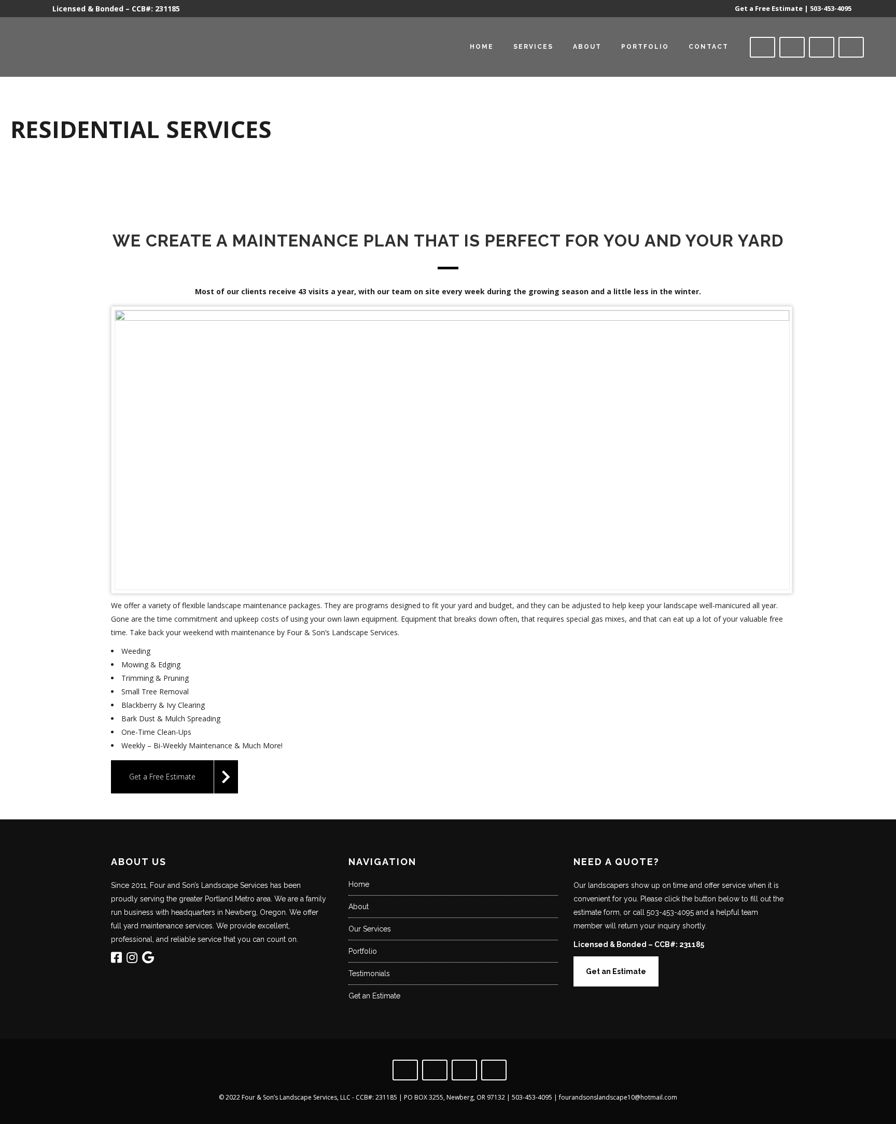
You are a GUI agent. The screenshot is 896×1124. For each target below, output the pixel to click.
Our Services (369, 929)
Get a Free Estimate (769, 8)
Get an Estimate (374, 996)
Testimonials (369, 973)
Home (358, 884)
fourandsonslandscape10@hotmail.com (618, 1097)
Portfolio (362, 951)
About (358, 906)
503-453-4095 (830, 8)
